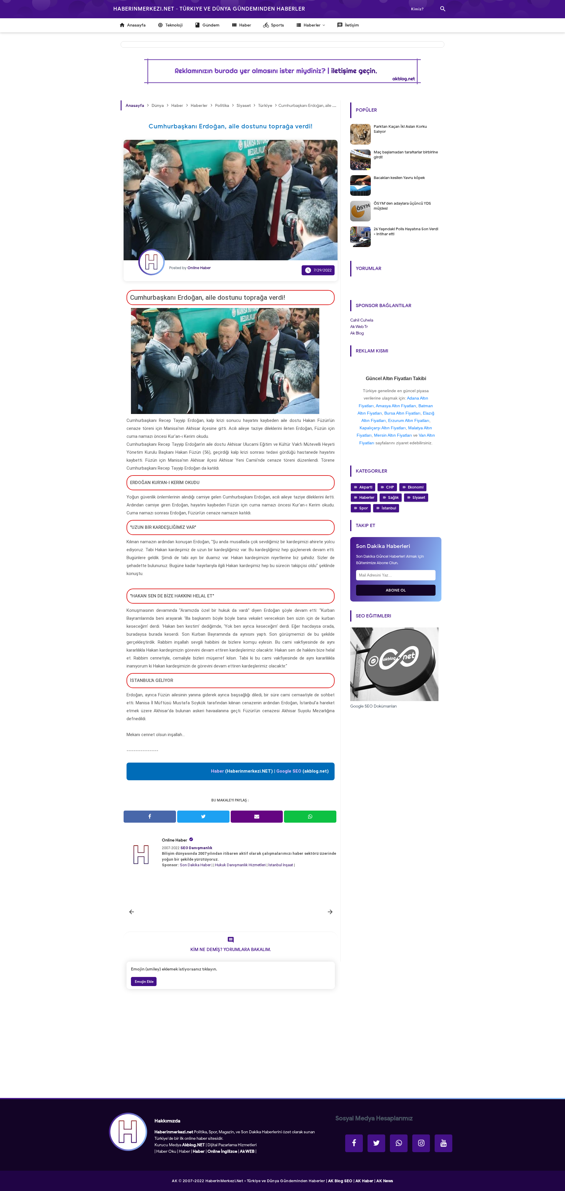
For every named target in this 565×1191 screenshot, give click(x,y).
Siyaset (419, 497)
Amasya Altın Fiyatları (396, 405)
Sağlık (393, 497)
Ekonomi (415, 487)
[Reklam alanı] (282, 71)
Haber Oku (166, 1151)
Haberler (366, 497)
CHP (390, 487)
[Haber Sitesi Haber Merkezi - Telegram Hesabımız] (399, 1143)
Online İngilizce (222, 1151)
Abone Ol (396, 590)
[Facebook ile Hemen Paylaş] (150, 817)
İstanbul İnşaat (281, 865)
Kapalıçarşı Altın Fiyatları (383, 427)
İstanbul (389, 508)
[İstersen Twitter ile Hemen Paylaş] (203, 817)
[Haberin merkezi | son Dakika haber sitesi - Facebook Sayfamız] (354, 1143)
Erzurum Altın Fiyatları (408, 420)
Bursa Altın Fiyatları (402, 413)
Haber (184, 1151)
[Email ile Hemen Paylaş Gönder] (257, 817)
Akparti (365, 487)
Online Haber (174, 840)
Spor (363, 508)
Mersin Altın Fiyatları (393, 435)
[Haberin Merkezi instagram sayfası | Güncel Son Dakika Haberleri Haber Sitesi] (421, 1143)
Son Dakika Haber (195, 865)
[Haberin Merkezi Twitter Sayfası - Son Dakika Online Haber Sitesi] (376, 1143)
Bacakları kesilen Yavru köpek (399, 177)
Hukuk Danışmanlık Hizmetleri (241, 865)
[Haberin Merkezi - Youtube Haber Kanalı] (443, 1143)
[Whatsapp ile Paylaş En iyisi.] (310, 817)
